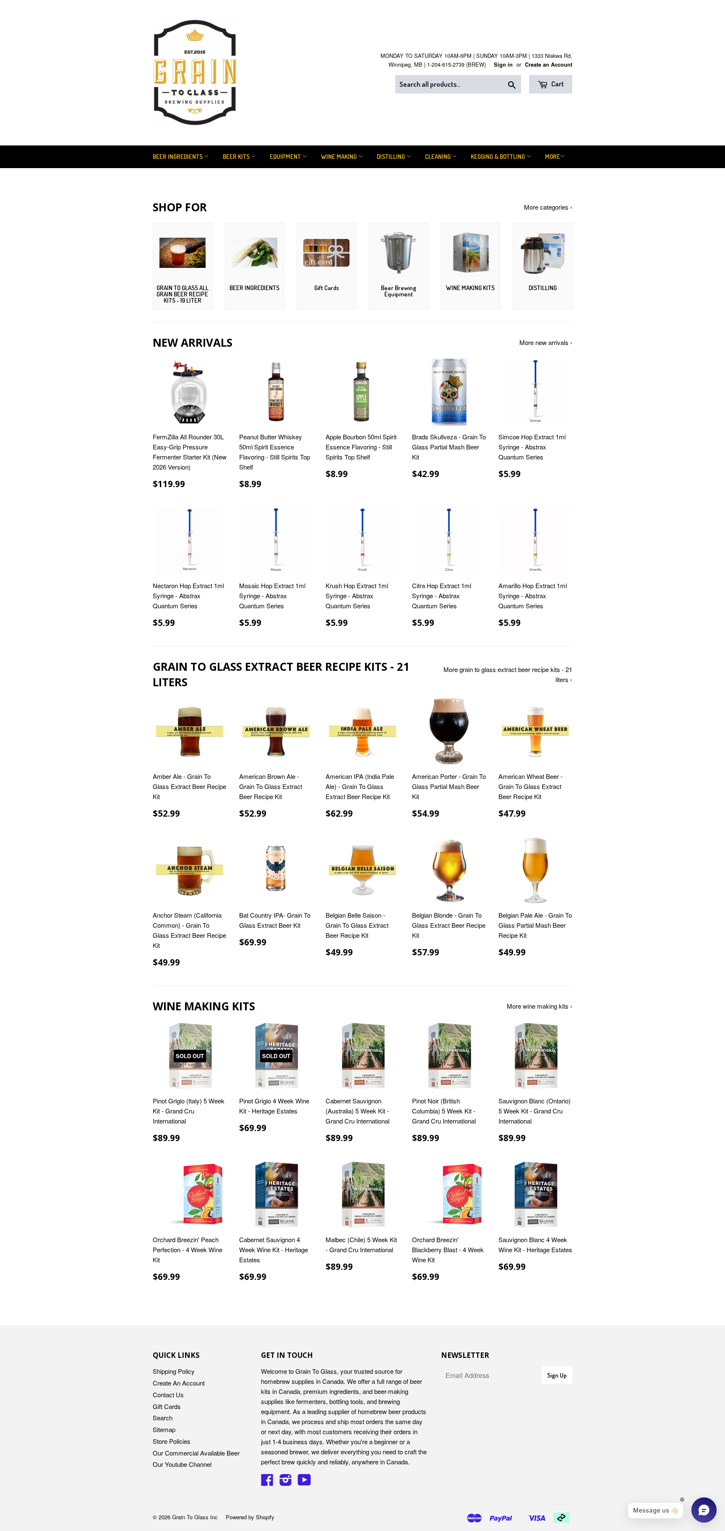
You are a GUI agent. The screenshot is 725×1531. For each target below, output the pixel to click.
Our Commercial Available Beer (196, 1452)
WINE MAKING (339, 157)
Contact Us (168, 1394)
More (552, 157)
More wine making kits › (539, 1006)
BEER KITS (237, 157)
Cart (557, 83)
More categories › (548, 206)
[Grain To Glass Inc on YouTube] (304, 1482)
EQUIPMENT (286, 157)
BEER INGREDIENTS (178, 157)
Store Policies (171, 1441)
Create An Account (179, 1382)
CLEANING (438, 157)
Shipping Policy (174, 1371)
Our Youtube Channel (182, 1464)
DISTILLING (391, 157)
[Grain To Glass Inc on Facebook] (267, 1482)
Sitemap (164, 1429)
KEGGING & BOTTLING (498, 157)
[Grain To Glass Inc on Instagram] (285, 1482)
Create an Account (548, 64)
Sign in (503, 64)
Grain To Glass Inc (195, 1517)
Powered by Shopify (250, 1517)
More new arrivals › (545, 342)
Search (162, 1417)
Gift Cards (167, 1406)
